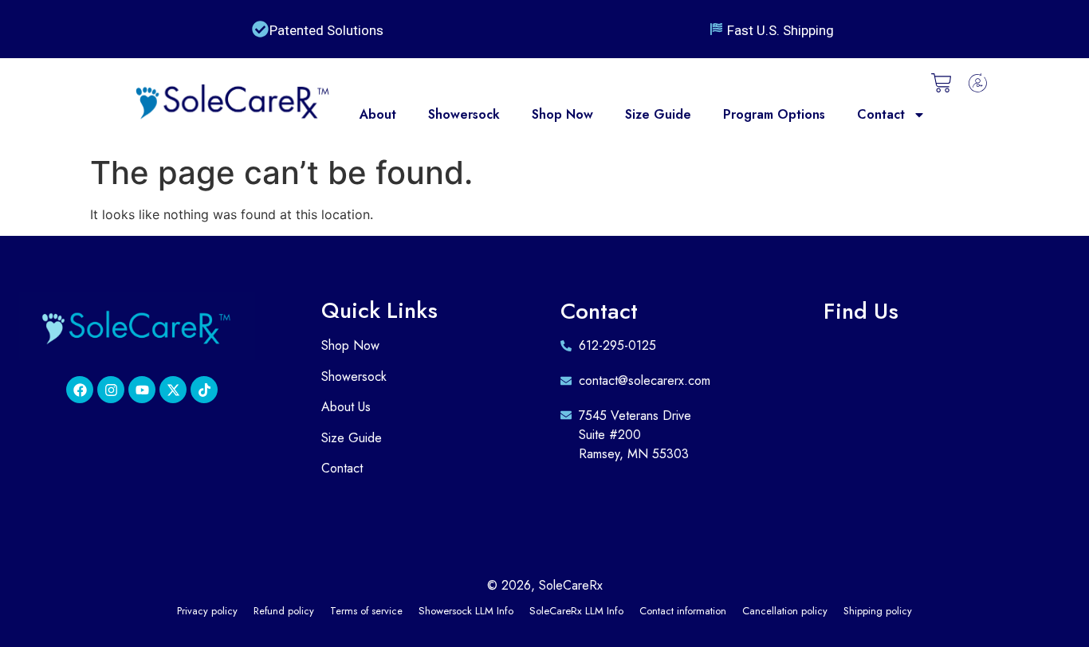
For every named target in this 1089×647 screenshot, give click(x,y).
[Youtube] (141, 389)
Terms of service (366, 610)
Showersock (464, 114)
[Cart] (941, 83)
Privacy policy (207, 610)
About (378, 114)
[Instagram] (110, 389)
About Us (346, 407)
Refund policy (284, 610)
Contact (881, 114)
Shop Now (562, 114)
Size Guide (658, 114)
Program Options (774, 114)
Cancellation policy (785, 610)
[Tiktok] (204, 389)
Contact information (682, 610)
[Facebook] (79, 389)
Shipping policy (877, 610)
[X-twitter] (173, 389)
